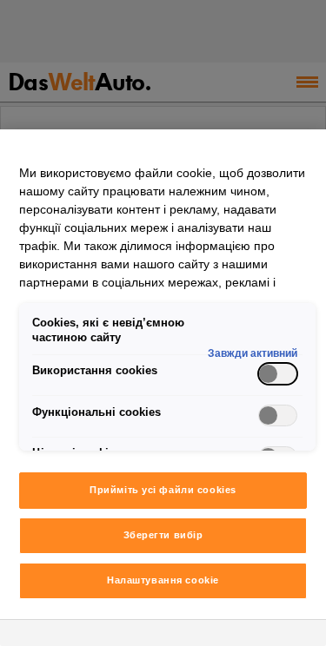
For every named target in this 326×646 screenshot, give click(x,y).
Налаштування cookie (163, 580)
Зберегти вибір (163, 535)
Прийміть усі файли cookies (163, 489)
